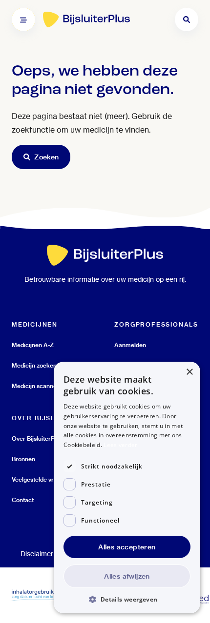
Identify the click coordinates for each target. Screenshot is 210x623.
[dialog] (127, 487)
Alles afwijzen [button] (127, 576)
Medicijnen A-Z (33, 345)
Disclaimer (37, 553)
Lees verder (120, 445)
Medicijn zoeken (34, 365)
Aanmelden (130, 345)
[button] (126, 599)
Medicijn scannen (36, 385)
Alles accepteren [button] (126, 547)
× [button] (189, 372)
